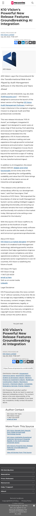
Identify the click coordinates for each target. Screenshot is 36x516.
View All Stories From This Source (19, 452)
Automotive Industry (23, 375)
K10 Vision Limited (7, 35)
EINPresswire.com (8, 97)
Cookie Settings (18, 503)
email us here (6, 277)
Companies (28, 384)
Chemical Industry (16, 384)
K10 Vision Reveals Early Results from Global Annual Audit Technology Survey (18, 432)
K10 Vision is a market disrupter (13, 242)
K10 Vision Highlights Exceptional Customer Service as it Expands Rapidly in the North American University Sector (19, 440)
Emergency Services (10, 386)
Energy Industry (24, 386)
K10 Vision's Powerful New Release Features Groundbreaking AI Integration (20, 447)
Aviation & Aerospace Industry (14, 378)
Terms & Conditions (16, 498)
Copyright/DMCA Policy (10, 501)
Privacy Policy (26, 501)
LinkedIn (4, 283)
